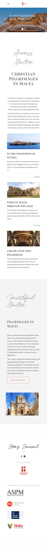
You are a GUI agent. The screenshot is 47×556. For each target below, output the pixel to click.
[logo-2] (23, 526)
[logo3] (23, 504)
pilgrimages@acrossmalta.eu (23, 548)
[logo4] (23, 493)
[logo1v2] (23, 515)
